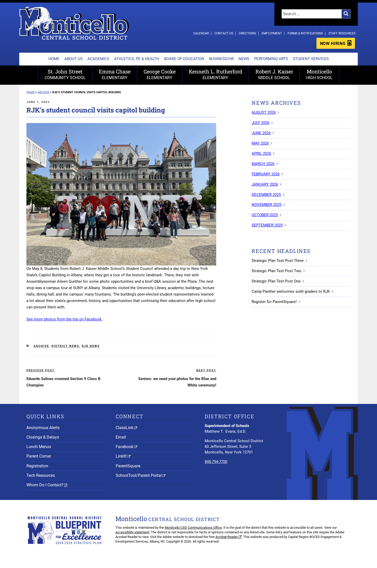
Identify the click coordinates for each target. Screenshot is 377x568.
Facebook (124, 446)
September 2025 (267, 225)
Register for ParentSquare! (274, 301)
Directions (247, 33)
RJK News (91, 346)
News (244, 58)
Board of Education (184, 58)
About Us (73, 58)
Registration (37, 465)
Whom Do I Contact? (45, 484)
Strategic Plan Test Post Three (278, 260)
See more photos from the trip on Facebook (64, 319)
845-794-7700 (216, 461)
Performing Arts (271, 58)
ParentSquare (128, 465)
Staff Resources (342, 33)
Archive (41, 346)
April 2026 (261, 153)
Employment (272, 33)
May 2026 (260, 143)
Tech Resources (40, 475)
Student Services (311, 58)
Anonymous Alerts (42, 427)
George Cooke (160, 74)
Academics (98, 58)
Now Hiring (332, 43)
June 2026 (261, 133)
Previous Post (40, 370)
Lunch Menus (38, 446)
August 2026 (264, 112)
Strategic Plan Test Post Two (276, 271)
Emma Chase (115, 74)
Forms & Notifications (305, 33)
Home (53, 58)
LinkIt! (121, 456)
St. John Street (65, 74)
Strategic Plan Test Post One (276, 281)
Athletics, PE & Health (136, 58)
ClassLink (124, 427)
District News (65, 346)
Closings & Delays (42, 437)
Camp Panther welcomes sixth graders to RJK (291, 291)
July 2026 (260, 122)
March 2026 (263, 164)
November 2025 (266, 204)
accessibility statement (132, 532)
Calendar (201, 33)
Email (121, 437)
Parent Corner (38, 456)
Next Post (206, 370)
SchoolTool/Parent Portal (139, 475)
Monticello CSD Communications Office (193, 527)
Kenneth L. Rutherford (215, 74)
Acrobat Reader (226, 537)
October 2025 (265, 215)
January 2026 (265, 184)
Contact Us (223, 33)
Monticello (319, 74)
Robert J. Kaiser (274, 74)
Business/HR (221, 58)
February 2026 (266, 174)
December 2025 (266, 194)
